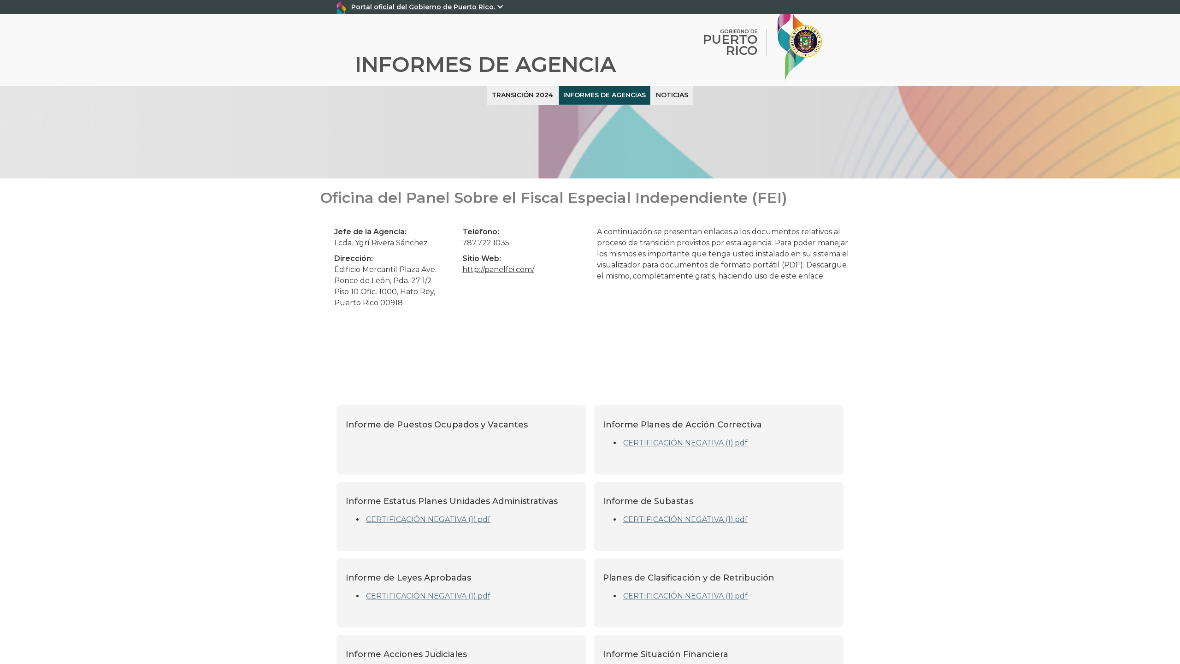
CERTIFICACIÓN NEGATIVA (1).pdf (685, 443)
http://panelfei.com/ (498, 269)
